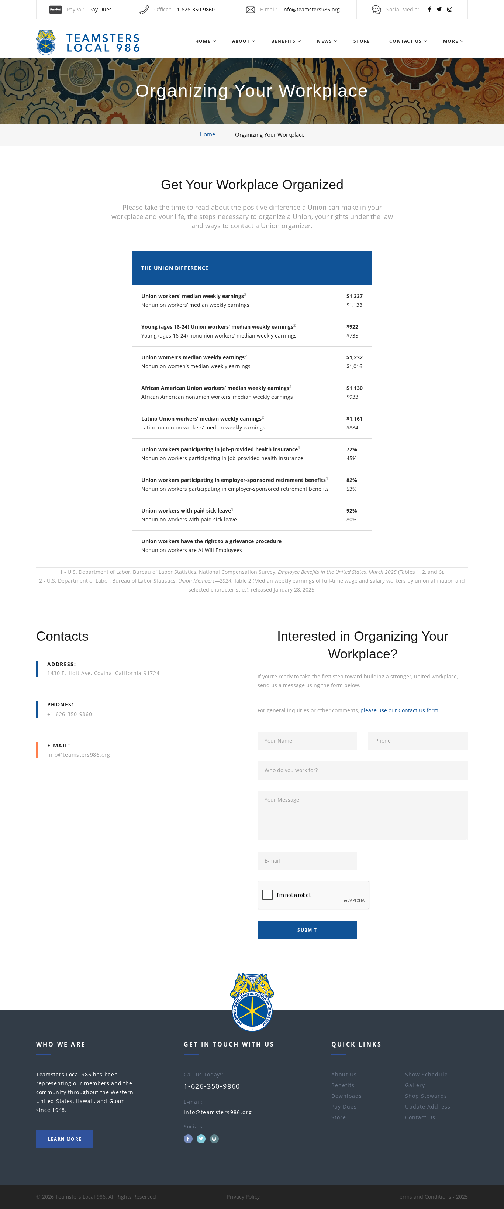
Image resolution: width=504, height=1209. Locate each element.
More (450, 41)
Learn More (65, 1139)
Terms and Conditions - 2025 (432, 1196)
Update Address (428, 1106)
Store (361, 41)
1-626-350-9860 (196, 9)
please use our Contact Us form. (400, 710)
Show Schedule (426, 1074)
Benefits (283, 41)
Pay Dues (100, 9)
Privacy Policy (243, 1196)
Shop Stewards (426, 1095)
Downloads (346, 1095)
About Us (344, 1074)
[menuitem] (202, 41)
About (241, 41)
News (324, 41)
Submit (307, 930)
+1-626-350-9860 (69, 713)
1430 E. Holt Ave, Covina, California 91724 (103, 673)
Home (203, 41)
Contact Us (405, 41)
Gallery (415, 1085)
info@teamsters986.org (311, 9)
